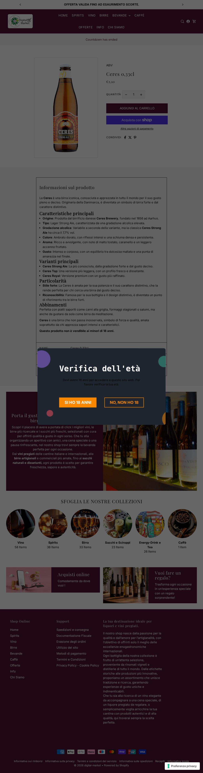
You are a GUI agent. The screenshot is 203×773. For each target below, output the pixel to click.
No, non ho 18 (124, 402)
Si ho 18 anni (78, 402)
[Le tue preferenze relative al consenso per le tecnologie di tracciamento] (182, 766)
